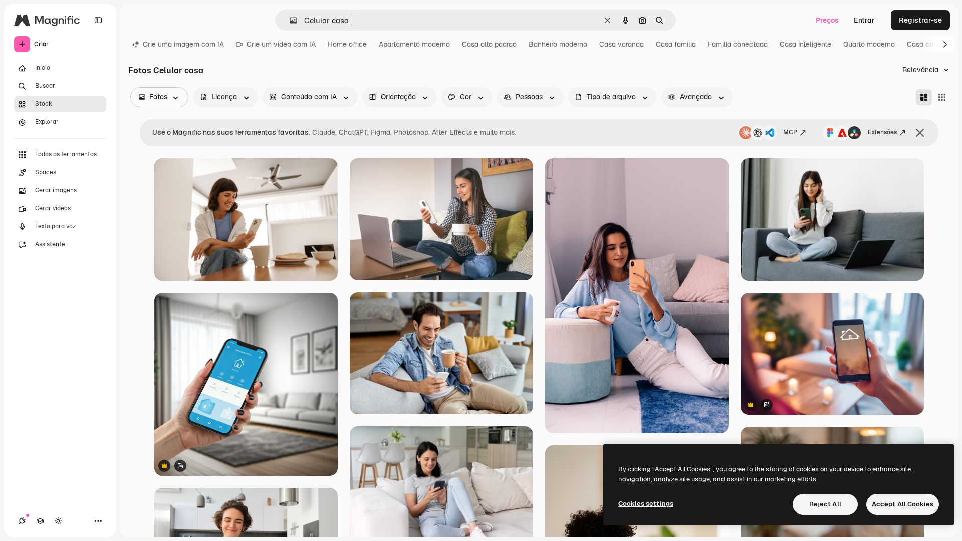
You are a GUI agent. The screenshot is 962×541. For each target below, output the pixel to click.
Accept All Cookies (902, 504)
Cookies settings (645, 503)
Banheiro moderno (558, 44)
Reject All (825, 504)
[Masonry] (924, 97)
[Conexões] (22, 521)
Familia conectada (738, 44)
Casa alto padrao (489, 44)
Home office (347, 44)
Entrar (864, 20)
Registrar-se (920, 20)
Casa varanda (621, 44)
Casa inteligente (805, 44)
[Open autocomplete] (289, 20)
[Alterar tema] (58, 521)
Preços (827, 20)
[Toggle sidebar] (98, 20)
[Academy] (40, 521)
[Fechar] (920, 133)
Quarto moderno (869, 44)
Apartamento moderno (414, 44)
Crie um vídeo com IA (281, 44)
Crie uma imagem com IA (183, 44)
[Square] (942, 97)
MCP (790, 132)
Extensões (882, 132)
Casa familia (676, 44)
